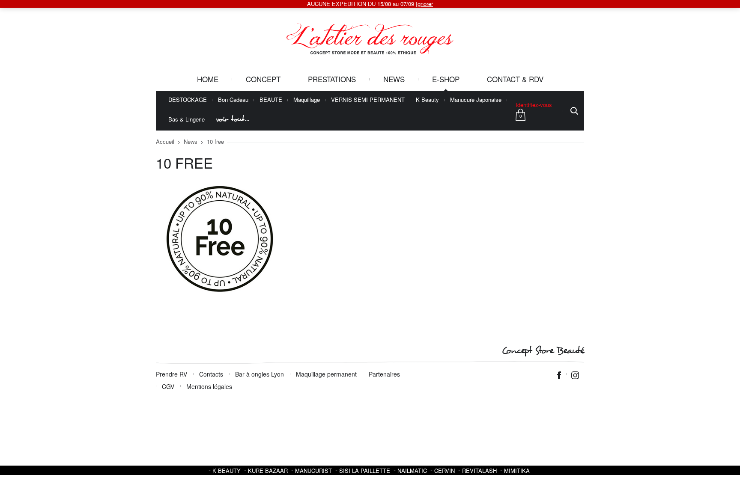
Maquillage (306, 100)
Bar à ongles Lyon (259, 374)
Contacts (211, 374)
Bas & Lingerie (186, 119)
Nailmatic (412, 470)
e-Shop (446, 79)
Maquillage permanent (326, 374)
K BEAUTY (226, 470)
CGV (168, 386)
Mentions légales (209, 386)
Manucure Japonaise (475, 100)
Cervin (444, 470)
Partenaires (384, 374)
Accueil (165, 141)
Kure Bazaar (268, 470)
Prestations (332, 79)
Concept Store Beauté (542, 350)
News (394, 79)
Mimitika (517, 470)
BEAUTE (271, 100)
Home (207, 79)
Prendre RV (171, 374)
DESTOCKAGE (187, 100)
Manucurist (313, 470)
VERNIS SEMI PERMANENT (368, 100)
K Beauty (427, 100)
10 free (215, 141)
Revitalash (479, 470)
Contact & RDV (515, 79)
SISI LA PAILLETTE (364, 470)
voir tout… (232, 119)
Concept (263, 79)
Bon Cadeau (233, 100)
